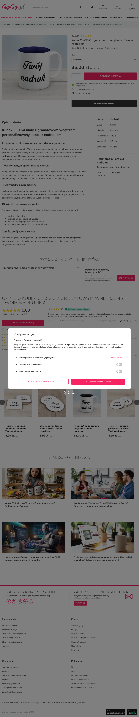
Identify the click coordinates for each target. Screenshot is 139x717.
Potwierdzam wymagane (41, 381)
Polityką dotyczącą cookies (75, 344)
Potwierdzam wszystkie (98, 381)
